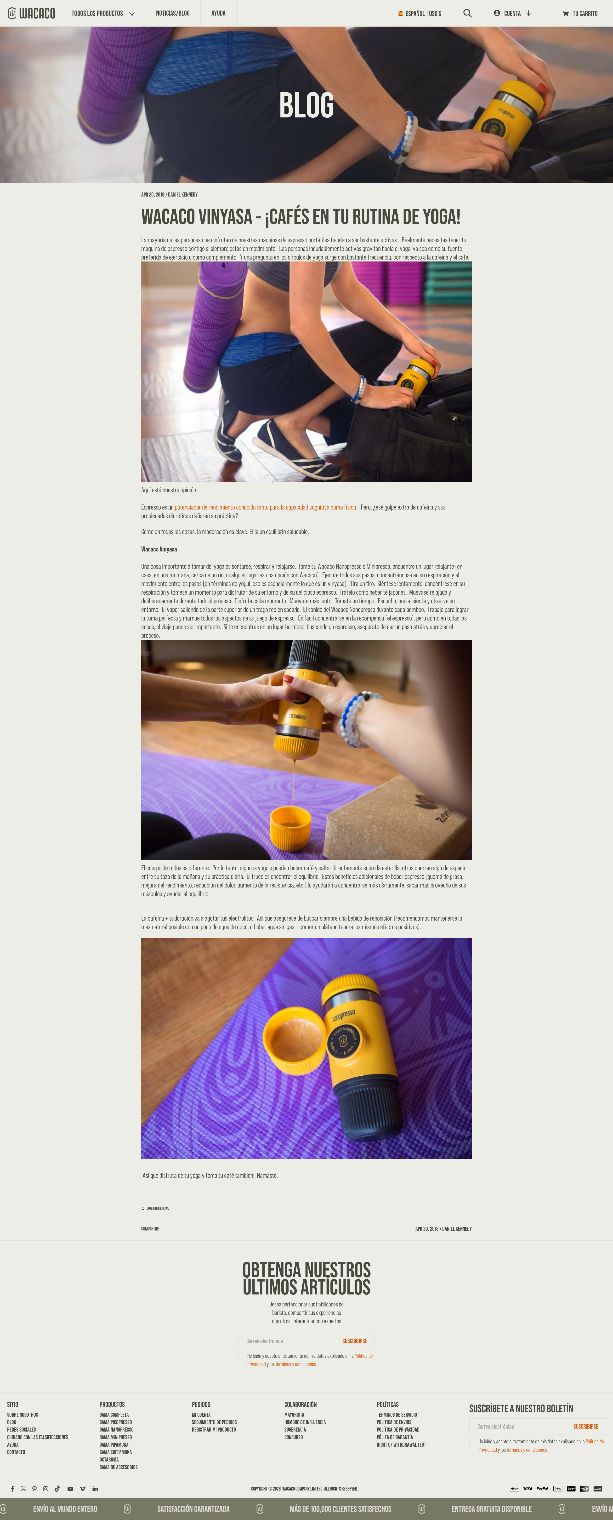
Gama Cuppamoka (116, 1452)
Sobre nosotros (22, 1414)
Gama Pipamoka (114, 1444)
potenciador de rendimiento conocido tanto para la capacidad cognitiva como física (265, 507)
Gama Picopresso (116, 1422)
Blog (11, 1422)
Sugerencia (295, 1429)
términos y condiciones (296, 1364)
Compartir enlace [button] (158, 1208)
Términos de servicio (393, 1414)
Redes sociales (21, 1429)
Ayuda (13, 1444)
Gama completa (114, 1414)
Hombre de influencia (300, 1422)
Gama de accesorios (116, 1467)
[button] (421, 13)
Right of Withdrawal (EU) (393, 1444)
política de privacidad (393, 1429)
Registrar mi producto (208, 1429)
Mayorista (294, 1414)
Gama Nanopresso (116, 1429)
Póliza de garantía (393, 1437)
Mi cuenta (201, 1414)
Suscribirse (354, 1340)
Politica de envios (393, 1422)
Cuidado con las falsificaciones (23, 1437)
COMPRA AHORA (306, 1195)
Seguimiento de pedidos (208, 1422)
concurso (293, 1437)
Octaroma (109, 1459)
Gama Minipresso (116, 1437)
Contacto (16, 1452)
